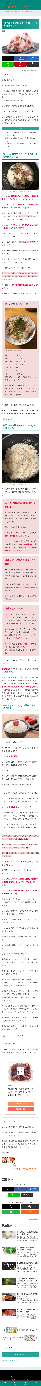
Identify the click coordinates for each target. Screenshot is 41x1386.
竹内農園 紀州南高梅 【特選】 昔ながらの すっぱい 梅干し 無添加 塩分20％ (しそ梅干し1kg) (21, 1092)
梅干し (13, 1179)
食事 (5, 1179)
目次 (17, 128)
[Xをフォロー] (11, 1206)
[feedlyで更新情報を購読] (11, 1212)
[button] (33, 64)
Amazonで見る (20, 1103)
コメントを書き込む (20, 1354)
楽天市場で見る (20, 1109)
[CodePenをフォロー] (30, 1206)
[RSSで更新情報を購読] (30, 1212)
